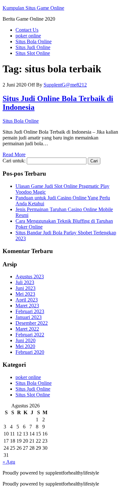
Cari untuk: (14, 160)
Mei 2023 (25, 294)
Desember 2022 (31, 323)
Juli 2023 (24, 282)
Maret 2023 (27, 305)
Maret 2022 (27, 329)
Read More (14, 154)
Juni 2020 (25, 340)
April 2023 (26, 299)
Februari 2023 (29, 311)
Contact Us (26, 30)
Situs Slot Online (32, 53)
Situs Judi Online (32, 47)
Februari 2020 (29, 352)
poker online (28, 35)
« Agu (9, 462)
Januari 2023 (28, 317)
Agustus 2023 (29, 276)
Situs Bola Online (33, 41)
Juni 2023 (25, 288)
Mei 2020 (25, 346)
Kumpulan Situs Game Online (33, 8)
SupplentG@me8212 (65, 84)
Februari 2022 (29, 334)
